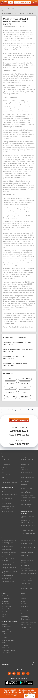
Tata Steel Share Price (8, 509)
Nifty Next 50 (5, 609)
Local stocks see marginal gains (15, 363)
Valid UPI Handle (26, 507)
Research (24, 397)
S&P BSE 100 (5, 601)
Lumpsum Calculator (27, 552)
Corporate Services (26, 472)
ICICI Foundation (6, 626)
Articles (23, 596)
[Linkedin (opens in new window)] (23, 673)
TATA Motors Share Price (28, 533)
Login (10, 2)
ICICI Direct (5, 645)
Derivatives (25, 383)
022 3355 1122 (19, 434)
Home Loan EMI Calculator (28, 570)
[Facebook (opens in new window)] (9, 673)
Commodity (10, 397)
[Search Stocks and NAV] (33, 2)
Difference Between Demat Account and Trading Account (7, 577)
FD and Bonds (6, 464)
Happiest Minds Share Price (27, 516)
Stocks (3, 457)
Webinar (23, 598)
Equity (10, 388)
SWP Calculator (25, 563)
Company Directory (7, 511)
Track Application (26, 627)
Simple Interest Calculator (28, 540)
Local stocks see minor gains (14, 356)
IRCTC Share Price (7, 498)
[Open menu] (36, 2)
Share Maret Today (14, 8)
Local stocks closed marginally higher (17, 342)
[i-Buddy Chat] (29, 694)
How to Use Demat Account (7, 555)
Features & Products (27, 495)
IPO (10, 379)
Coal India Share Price (27, 528)
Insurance (4, 467)
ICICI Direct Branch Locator (28, 497)
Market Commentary (8, 11)
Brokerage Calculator (27, 560)
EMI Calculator (25, 555)
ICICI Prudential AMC (7, 640)
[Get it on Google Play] (26, 683)
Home (4, 8)
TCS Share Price (25, 520)
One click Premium (26, 462)
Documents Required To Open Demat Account (9, 567)
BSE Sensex (5, 603)
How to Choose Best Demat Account (8, 559)
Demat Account (25, 583)
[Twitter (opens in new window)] (18, 673)
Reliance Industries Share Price (9, 495)
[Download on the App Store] (12, 683)
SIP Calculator (25, 565)
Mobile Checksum (26, 624)
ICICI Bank (4, 624)
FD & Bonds (10, 383)
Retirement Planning (27, 459)
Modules (23, 603)
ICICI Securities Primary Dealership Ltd (8, 651)
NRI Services (24, 469)
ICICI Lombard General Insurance (8, 632)
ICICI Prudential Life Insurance (7, 636)
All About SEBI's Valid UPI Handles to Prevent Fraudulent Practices (9, 542)
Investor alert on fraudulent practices (26, 487)
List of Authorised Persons (28, 622)
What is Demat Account (9, 552)
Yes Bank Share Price (8, 506)
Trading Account (25, 586)
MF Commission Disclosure (25, 501)
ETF (25, 388)
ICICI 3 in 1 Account (26, 580)
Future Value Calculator (27, 550)
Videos (23, 601)
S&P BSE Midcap (6, 598)
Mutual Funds (25, 379)
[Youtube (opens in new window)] (27, 673)
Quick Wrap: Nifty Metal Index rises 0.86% (18, 349)
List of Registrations (27, 504)
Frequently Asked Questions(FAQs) (26, 491)
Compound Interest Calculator (26, 544)
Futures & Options (7, 475)
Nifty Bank (4, 614)
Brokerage (24, 457)
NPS (25, 392)
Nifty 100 (4, 611)
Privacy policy (24, 481)
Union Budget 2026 (7, 480)
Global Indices (6, 596)
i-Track (22, 614)
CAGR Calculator (25, 568)
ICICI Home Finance (7, 648)
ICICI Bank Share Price (27, 530)
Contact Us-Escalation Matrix (27, 478)
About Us (23, 475)
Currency (10, 392)
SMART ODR (24, 484)
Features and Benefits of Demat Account (9, 563)
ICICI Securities (6, 629)
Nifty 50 (4, 616)
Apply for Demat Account (23, 2)
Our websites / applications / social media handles (26, 618)
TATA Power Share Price (28, 523)
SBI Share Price (6, 491)
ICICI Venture (5, 642)
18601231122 (19, 430)
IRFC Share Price (6, 501)
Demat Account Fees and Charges (9, 572)
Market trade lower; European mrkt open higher (17, 13)
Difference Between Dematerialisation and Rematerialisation (8, 548)
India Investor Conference (9, 482)
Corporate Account (26, 588)
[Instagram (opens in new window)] (14, 673)
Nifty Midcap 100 (6, 606)
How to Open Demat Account (8, 582)
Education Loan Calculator (28, 573)
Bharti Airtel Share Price (28, 525)
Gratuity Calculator (26, 557)
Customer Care (25, 464)
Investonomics (25, 606)
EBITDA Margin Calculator (28, 547)
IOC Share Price (6, 503)
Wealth (23, 467)
